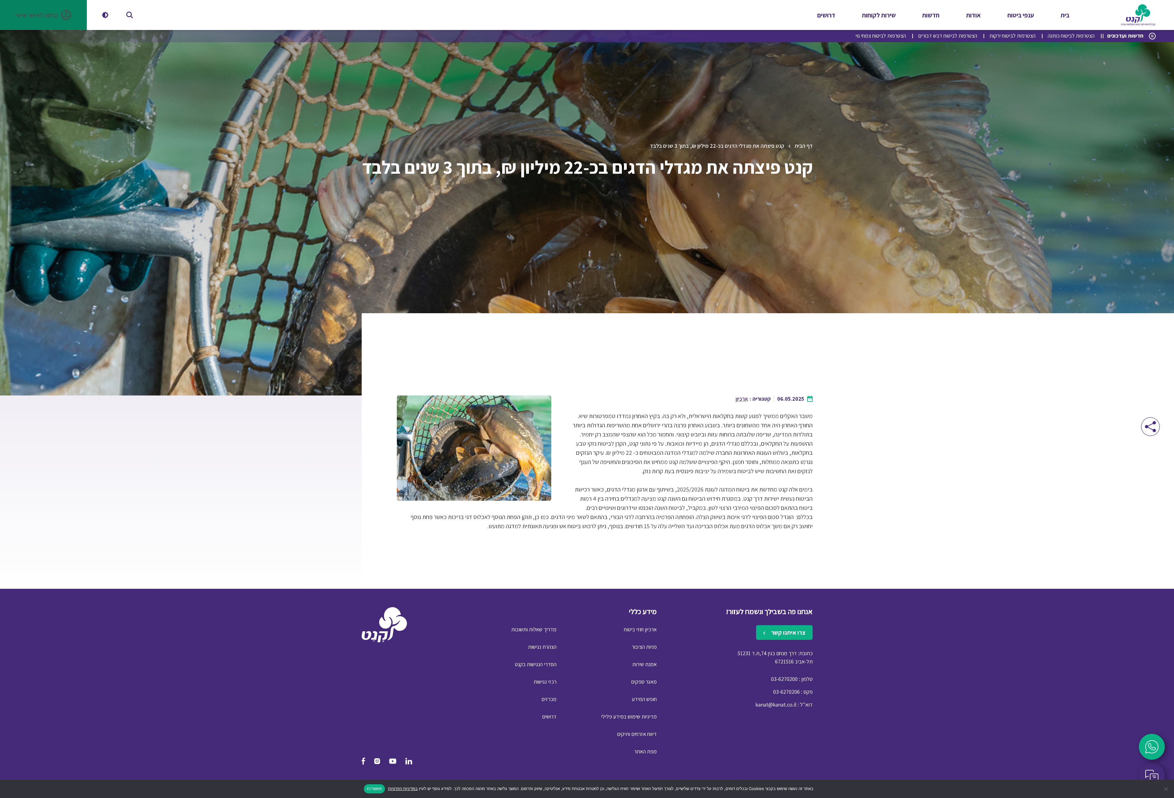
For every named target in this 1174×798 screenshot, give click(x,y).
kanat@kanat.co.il (775, 704)
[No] (1166, 789)
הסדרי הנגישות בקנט (535, 664)
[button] (43, 15)
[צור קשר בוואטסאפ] (1152, 747)
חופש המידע (644, 699)
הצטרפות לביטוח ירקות (1012, 35)
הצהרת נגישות (542, 646)
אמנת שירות (644, 664)
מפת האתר (645, 751)
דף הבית (804, 145)
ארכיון (742, 398)
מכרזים (548, 699)
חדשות (931, 15)
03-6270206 (786, 691)
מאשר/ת (374, 788)
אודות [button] (973, 15)
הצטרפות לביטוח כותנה (1071, 35)
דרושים (826, 15)
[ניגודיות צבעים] (105, 15)
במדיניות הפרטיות (403, 788)
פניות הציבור (644, 646)
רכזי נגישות (544, 681)
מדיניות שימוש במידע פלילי (629, 716)
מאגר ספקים (644, 681)
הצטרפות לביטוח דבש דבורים (947, 35)
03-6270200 (784, 678)
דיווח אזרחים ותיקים (637, 733)
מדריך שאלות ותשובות (533, 629)
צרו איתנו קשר (787, 633)
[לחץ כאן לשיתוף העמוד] (1150, 426)
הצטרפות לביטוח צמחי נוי (880, 35)
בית (1065, 15)
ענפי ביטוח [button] (1020, 15)
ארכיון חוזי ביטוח (640, 629)
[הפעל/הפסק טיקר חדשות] (1152, 36)
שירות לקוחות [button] (879, 15)
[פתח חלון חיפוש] (129, 15)
